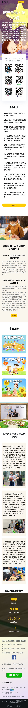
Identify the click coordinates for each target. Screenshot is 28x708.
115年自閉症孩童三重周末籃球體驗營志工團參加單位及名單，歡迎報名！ (14, 129)
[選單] (25, 2)
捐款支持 (21, 2)
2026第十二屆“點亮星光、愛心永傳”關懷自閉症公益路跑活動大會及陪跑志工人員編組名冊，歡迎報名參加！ (15, 166)
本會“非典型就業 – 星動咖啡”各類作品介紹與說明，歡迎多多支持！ (14, 195)
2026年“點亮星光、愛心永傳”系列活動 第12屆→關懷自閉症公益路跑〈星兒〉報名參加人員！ (14, 177)
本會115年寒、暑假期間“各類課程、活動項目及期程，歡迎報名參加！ (14, 156)
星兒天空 (5, 2)
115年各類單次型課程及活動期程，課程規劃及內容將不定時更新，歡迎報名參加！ (14, 186)
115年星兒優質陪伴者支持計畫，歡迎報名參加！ (14, 115)
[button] (14, 415)
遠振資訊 (18, 706)
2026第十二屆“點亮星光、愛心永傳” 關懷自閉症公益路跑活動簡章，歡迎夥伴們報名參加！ (15, 138)
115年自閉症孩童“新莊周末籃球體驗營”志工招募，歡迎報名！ (15, 121)
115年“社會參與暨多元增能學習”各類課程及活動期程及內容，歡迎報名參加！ (14, 147)
